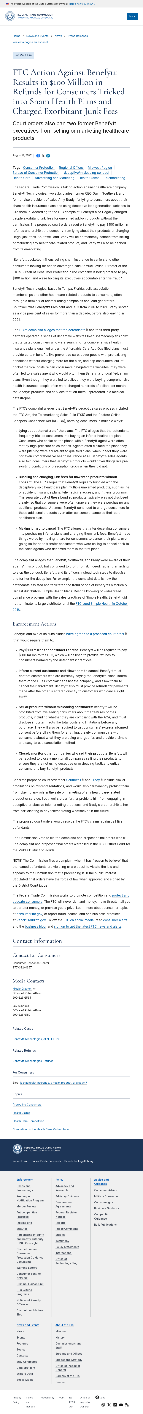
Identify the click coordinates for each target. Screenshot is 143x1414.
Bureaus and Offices (68, 1353)
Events (21, 1337)
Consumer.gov (103, 1202)
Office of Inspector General (85, 1402)
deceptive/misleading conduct (86, 173)
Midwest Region (100, 167)
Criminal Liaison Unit (30, 1284)
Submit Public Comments (46, 1161)
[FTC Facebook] (97, 1398)
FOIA (61, 1397)
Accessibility (47, 1397)
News (58, 36)
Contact (60, 1382)
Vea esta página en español (30, 42)
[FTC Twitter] (109, 1404)
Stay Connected (27, 1361)
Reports (60, 1222)
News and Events (37, 36)
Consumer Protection (39, 167)
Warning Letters (27, 1267)
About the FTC (64, 1325)
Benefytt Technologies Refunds (33, 1061)
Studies (60, 1234)
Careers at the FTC (67, 1375)
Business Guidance (107, 1208)
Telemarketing (114, 178)
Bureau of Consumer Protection (36, 173)
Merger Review (26, 1206)
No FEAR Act (72, 1402)
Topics (21, 1349)
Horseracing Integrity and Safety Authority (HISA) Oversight (30, 1239)
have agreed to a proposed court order (95, 634)
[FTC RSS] (127, 1405)
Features (22, 1343)
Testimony (62, 1240)
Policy (59, 1179)
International (63, 1252)
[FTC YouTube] (121, 1405)
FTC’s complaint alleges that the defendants (52, 330)
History (60, 1337)
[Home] (30, 20)
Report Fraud (20, 1161)
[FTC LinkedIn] (115, 1405)
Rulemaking (24, 1222)
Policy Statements (67, 1246)
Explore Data (25, 1373)
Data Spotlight (26, 1367)
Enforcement (25, 1179)
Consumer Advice (105, 1190)
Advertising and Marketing (54, 178)
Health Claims (89, 178)
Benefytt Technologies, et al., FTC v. (36, 1039)
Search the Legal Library (79, 1161)
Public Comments (66, 1228)
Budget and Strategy (68, 1359)
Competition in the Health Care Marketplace (41, 1129)
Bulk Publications (105, 1224)
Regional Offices (71, 167)
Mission (60, 1331)
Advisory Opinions (67, 1196)
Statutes (22, 1228)
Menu (132, 16)
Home (16, 36)
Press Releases (78, 36)
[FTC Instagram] (103, 1405)
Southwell (73, 780)
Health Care (21, 178)
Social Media (25, 1379)
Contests (22, 1355)
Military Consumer (106, 1196)
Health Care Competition (28, 1121)
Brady (95, 780)
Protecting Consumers (27, 1104)
